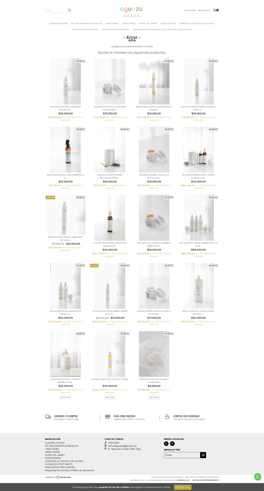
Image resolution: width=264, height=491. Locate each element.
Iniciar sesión (204, 10)
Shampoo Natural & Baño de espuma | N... (65, 108)
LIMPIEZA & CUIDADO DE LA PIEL (197, 23)
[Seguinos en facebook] (172, 443)
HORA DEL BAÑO (148, 23)
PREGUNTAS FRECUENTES (115, 29)
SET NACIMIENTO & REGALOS (86, 23)
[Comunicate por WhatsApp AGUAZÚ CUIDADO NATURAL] (257, 476)
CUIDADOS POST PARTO (85, 29)
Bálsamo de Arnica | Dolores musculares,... (110, 108)
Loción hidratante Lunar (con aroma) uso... (110, 244)
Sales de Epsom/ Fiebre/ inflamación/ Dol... (109, 176)
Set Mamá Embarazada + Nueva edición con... (198, 176)
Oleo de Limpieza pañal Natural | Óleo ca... (198, 108)
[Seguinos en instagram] (166, 443)
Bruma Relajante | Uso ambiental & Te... (65, 176)
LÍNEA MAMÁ (128, 23)
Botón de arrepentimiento (206, 480)
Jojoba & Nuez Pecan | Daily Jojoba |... (110, 380)
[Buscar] (69, 10)
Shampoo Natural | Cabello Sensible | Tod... (65, 380)
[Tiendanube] (58, 478)
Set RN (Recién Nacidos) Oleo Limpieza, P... (65, 312)
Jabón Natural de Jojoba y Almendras (154, 380)
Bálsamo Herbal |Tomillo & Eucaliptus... (154, 176)
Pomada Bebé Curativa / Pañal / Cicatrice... (154, 312)
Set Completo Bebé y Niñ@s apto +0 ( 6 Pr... (198, 244)
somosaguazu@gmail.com (122, 446)
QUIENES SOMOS (59, 23)
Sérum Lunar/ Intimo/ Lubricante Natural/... (65, 238)
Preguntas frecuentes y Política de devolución (162, 29)
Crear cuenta (190, 10)
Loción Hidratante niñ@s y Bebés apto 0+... (110, 312)
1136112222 (113, 443)
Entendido (183, 487)
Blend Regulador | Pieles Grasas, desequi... (154, 108)
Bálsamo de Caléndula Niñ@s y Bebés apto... (154, 244)
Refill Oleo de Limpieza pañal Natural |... (198, 312)
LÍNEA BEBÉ (112, 23)
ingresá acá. (184, 480)
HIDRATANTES (168, 23)
